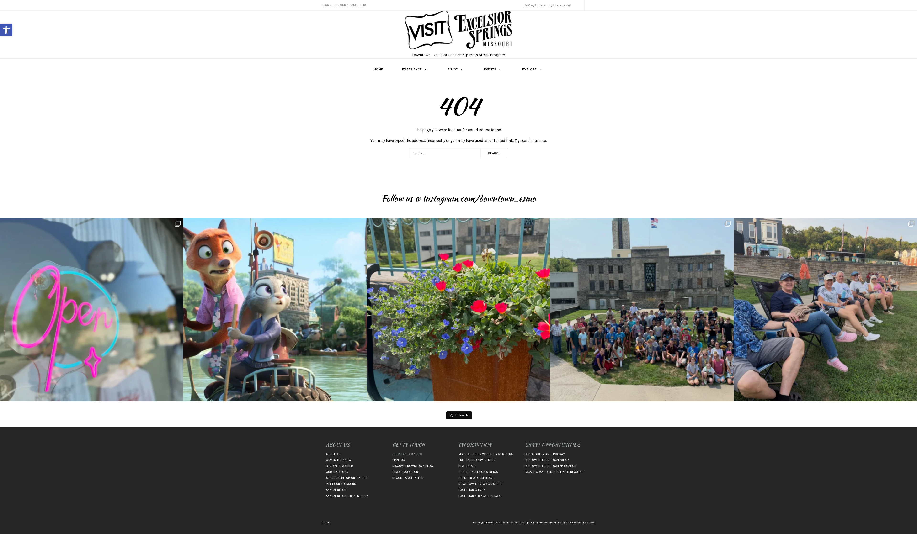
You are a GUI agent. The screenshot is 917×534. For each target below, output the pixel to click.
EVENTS (490, 69)
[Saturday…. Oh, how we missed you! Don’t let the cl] (91, 309)
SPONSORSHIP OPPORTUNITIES (346, 478)
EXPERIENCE (412, 69)
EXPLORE (529, 69)
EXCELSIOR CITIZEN (471, 490)
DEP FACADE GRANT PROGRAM (545, 454)
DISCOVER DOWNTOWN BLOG (412, 466)
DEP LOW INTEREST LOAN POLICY (547, 460)
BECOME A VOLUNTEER (407, 478)
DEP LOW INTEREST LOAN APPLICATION (550, 466)
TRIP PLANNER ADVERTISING (477, 460)
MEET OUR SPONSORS (341, 484)
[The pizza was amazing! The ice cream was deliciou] (825, 309)
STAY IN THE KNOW (339, 460)
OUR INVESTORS (337, 472)
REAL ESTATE (467, 466)
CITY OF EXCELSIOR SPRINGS (478, 472)
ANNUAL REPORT (337, 490)
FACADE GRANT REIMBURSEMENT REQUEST (554, 472)
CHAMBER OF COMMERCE (476, 478)
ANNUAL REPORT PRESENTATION (347, 495)
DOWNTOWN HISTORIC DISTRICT (480, 484)
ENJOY (453, 69)
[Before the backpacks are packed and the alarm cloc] (275, 309)
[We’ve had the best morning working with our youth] (642, 309)
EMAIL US (398, 460)
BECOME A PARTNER (339, 466)
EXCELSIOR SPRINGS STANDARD (480, 495)
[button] (6, 30)
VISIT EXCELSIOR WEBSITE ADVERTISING (485, 454)
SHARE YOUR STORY (406, 472)
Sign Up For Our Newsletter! (344, 5)
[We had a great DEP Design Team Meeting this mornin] (458, 309)
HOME (378, 69)
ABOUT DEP (333, 454)
